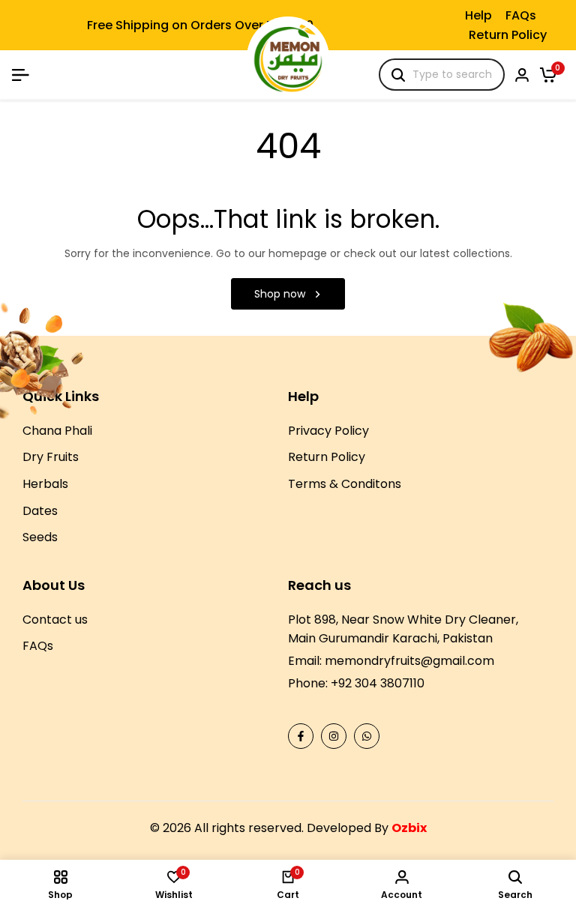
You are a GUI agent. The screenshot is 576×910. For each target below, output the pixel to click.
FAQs (521, 15)
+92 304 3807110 (377, 683)
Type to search (452, 74)
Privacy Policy (328, 430)
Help (478, 15)
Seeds (40, 537)
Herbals (45, 483)
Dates (40, 510)
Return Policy (508, 34)
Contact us (55, 619)
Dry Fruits (50, 456)
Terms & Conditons (344, 483)
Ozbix (409, 828)
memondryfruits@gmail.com (409, 660)
